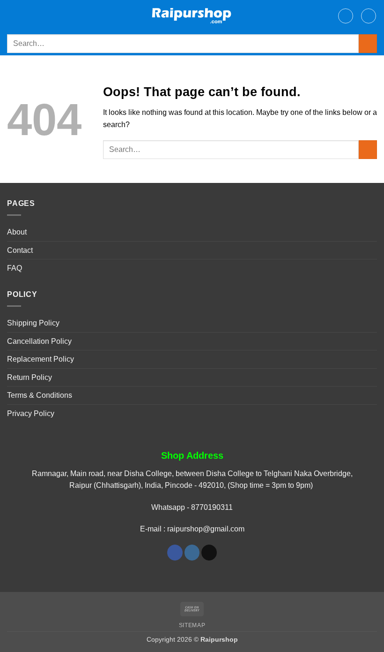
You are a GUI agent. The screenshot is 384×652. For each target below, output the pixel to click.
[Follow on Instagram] (192, 553)
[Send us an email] (209, 553)
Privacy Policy (30, 413)
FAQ (14, 268)
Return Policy (29, 377)
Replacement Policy (40, 359)
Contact (20, 250)
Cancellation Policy (39, 341)
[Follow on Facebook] (175, 553)
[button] (12, 15)
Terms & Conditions (39, 395)
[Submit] (368, 43)
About (17, 232)
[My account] (345, 15)
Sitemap (192, 625)
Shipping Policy (33, 323)
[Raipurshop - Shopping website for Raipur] (192, 16)
